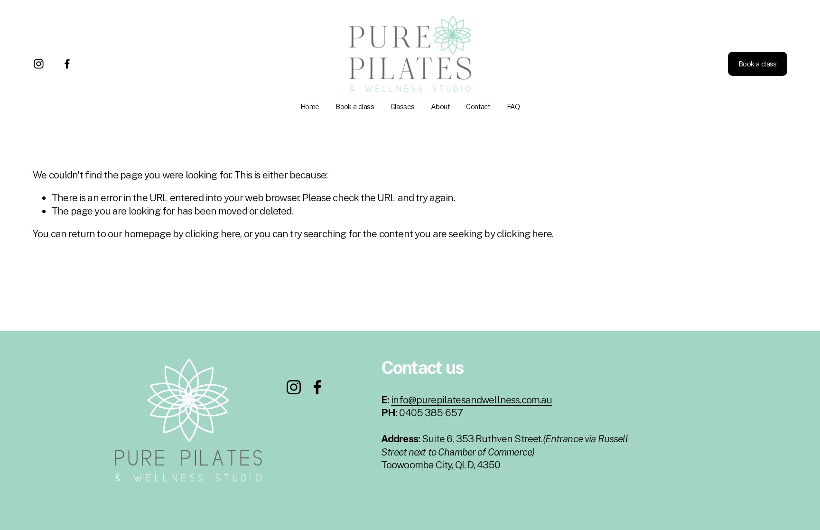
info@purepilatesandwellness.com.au (471, 400)
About (440, 106)
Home (309, 106)
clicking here (212, 234)
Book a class (354, 106)
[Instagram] (39, 64)
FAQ (513, 106)
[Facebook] (67, 64)
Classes (403, 106)
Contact (478, 106)
